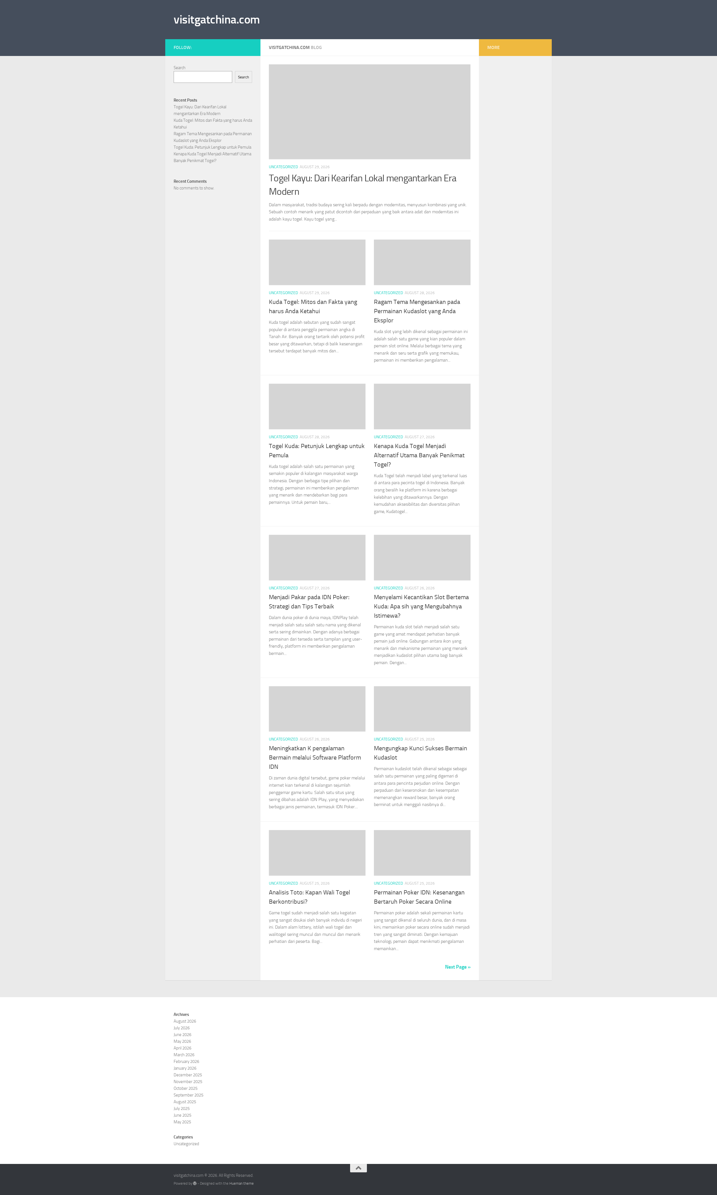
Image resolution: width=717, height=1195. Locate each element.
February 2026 (186, 1061)
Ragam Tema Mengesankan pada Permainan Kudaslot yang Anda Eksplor (417, 311)
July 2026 (182, 1027)
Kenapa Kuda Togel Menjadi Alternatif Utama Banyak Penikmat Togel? (419, 455)
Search (179, 67)
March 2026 (184, 1054)
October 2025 (185, 1088)
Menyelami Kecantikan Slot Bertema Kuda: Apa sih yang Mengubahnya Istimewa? (421, 606)
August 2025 (185, 1101)
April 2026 (182, 1048)
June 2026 (182, 1034)
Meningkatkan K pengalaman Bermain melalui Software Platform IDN (315, 757)
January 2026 (185, 1068)
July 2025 (182, 1108)
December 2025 (188, 1074)
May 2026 (182, 1041)
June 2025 (182, 1115)
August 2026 (185, 1021)
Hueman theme (241, 1183)
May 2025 (182, 1121)
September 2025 (188, 1095)
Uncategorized (283, 167)
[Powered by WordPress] (195, 1183)
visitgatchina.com (217, 20)
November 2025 (188, 1081)
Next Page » (458, 967)
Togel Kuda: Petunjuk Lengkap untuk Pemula (212, 147)
